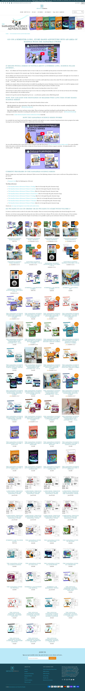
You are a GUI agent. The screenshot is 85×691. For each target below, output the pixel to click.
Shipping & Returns (28, 675)
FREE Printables (46, 673)
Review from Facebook (70, 112)
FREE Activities (46, 671)
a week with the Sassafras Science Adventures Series (27, 114)
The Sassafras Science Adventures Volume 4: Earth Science (23, 193)
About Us (26, 669)
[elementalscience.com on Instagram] (5, 3)
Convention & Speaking (29, 673)
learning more (70, 669)
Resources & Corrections (48, 680)
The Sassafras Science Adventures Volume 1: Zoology (21, 186)
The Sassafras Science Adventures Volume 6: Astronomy (22, 198)
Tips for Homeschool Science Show (50, 669)
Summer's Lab (12, 181)
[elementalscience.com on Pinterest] (7, 3)
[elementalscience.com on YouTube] (11, 3)
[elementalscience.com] (41, 6)
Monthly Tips (45, 677)
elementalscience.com (13, 686)
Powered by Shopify (21, 686)
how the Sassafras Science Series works (58, 144)
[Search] (82, 12)
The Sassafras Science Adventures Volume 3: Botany (21, 191)
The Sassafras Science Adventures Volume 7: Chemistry (22, 200)
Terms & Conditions (28, 680)
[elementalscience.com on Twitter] (9, 3)
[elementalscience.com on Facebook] (3, 3)
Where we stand (27, 682)
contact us (68, 676)
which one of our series (70, 672)
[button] (27, 12)
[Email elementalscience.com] (1, 3)
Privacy (25, 677)
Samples (26, 671)
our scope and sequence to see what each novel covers (25, 206)
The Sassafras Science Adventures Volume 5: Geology (21, 196)
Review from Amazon (27, 107)
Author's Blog (45, 675)
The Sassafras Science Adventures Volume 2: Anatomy (22, 189)
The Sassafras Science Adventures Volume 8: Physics (21, 203)
